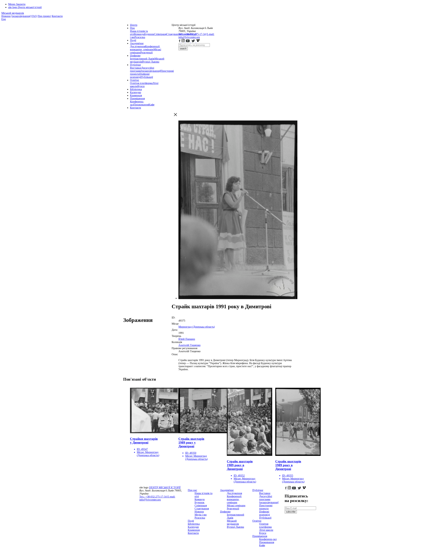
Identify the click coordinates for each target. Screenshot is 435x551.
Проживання (141, 104)
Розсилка (140, 37)
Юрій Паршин (186, 339)
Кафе (151, 104)
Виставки (135, 67)
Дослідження (137, 46)
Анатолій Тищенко (189, 345)
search (183, 48)
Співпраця (160, 34)
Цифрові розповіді (140, 75)
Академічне (137, 43)
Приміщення (137, 98)
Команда (139, 34)
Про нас (192, 490)
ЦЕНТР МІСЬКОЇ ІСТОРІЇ (164, 487)
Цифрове (135, 55)
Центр (133, 24)
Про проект (44, 16)
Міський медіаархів (12, 13)
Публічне (135, 64)
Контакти (57, 16)
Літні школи (266, 530)
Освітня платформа (141, 83)
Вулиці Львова (150, 61)
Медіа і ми (201, 514)
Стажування (202, 508)
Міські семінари (236, 505)
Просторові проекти (265, 507)
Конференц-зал (268, 539)
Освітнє (134, 80)
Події (133, 40)
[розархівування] (21, 16)
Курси (141, 86)
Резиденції (146, 52)
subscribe (290, 511)
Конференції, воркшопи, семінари (145, 48)
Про (132, 28)
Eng (3, 19)
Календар (135, 92)
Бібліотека (136, 89)
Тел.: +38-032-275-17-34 (192, 34)
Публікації (147, 77)
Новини (6, 16)
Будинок (149, 34)
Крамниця (136, 95)
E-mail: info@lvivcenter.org (196, 36)
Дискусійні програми (265, 498)
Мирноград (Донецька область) (196, 326)
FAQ (34, 16)
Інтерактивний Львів (142, 58)
